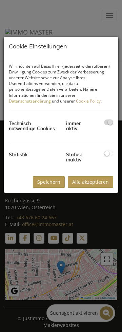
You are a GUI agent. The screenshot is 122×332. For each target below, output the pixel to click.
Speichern (48, 182)
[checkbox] (108, 122)
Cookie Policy (88, 101)
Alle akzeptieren (90, 182)
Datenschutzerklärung (30, 101)
